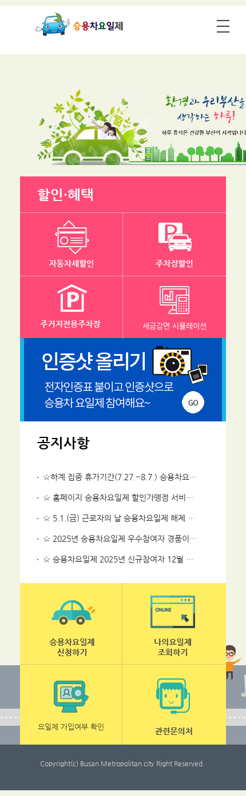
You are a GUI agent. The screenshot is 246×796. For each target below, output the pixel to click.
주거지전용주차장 (71, 307)
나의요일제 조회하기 (173, 623)
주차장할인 (174, 244)
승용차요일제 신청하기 (71, 623)
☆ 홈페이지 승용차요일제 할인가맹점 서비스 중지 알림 (135, 497)
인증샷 (123, 379)
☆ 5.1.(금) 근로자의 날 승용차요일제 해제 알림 (123, 517)
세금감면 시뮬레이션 (174, 325)
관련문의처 (173, 705)
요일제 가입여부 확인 (71, 726)
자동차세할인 (71, 244)
